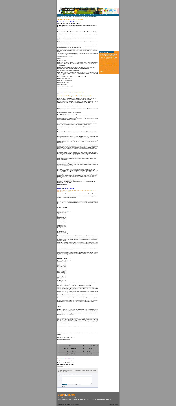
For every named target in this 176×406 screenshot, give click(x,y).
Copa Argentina (86, 14)
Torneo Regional (75, 14)
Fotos (94, 7)
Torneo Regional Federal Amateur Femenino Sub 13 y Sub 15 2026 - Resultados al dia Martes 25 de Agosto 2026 (108, 59)
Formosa (70, 16)
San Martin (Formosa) (84, 16)
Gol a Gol (69, 397)
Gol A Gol (81, 7)
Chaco (58, 16)
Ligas (91, 7)
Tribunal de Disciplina (101, 14)
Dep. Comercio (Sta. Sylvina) (84, 17)
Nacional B (81, 14)
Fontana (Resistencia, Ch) (66, 17)
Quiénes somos (76, 7)
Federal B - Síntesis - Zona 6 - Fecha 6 (70, 19)
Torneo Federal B (68, 399)
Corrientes (61, 16)
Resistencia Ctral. (91, 16)
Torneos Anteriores (93, 14)
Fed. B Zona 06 (66, 16)
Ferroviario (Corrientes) (75, 17)
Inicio (66, 7)
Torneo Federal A (69, 14)
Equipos (97, 7)
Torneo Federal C (87, 399)
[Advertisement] (77, 3)
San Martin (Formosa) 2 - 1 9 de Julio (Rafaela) (109, 65)
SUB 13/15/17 (70, 7)
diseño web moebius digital (113, 404)
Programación (86, 7)
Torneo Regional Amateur (76, 16)
